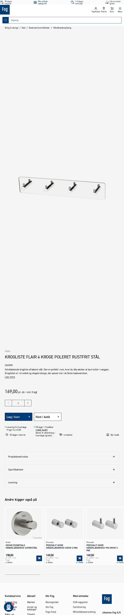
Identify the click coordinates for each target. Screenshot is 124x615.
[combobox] (65, 20)
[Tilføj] (39, 558)
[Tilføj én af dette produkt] (27, 403)
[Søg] (6, 20)
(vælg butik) (42, 430)
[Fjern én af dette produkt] (8, 403)
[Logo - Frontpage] (31, 10)
